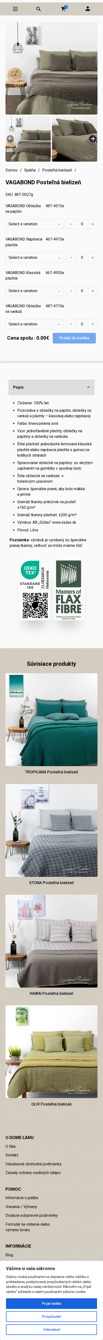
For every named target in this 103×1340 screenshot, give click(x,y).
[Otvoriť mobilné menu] (15, 9)
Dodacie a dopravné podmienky (32, 1215)
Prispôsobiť (51, 1317)
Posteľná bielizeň (57, 170)
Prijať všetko (51, 1304)
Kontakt (12, 1155)
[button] (63, 9)
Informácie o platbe (22, 1198)
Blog (9, 1255)
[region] (51, 1300)
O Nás (11, 1146)
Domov (12, 170)
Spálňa (30, 170)
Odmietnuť (51, 1330)
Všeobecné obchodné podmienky (34, 1164)
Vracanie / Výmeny (21, 1206)
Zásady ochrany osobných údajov (33, 1172)
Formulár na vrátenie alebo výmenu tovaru (28, 1227)
